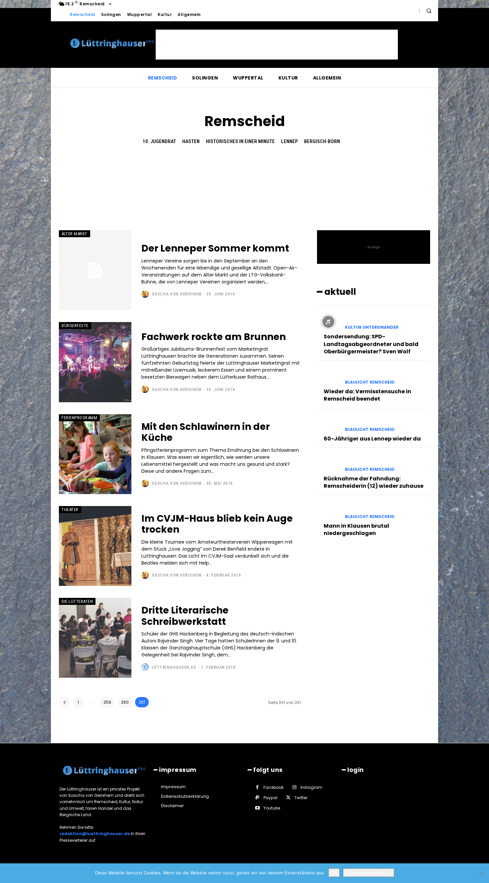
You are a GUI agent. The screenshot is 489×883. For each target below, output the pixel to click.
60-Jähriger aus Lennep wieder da (372, 438)
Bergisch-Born (322, 141)
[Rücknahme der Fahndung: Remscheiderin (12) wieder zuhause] (328, 463)
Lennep (289, 141)
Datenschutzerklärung (369, 872)
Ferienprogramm (79, 417)
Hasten (191, 141)
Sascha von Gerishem (177, 293)
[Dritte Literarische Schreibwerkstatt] (95, 638)
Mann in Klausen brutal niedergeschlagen (356, 529)
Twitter (300, 797)
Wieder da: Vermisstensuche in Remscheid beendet (367, 395)
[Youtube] (257, 808)
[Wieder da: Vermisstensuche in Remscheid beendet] (328, 376)
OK (334, 872)
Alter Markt (74, 233)
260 (125, 702)
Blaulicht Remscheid (370, 382)
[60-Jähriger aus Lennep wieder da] (328, 424)
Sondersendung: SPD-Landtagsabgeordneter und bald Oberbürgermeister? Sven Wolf (371, 344)
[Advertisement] (277, 45)
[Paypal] (257, 798)
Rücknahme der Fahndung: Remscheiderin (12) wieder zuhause (373, 482)
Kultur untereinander (372, 327)
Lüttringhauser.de (174, 667)
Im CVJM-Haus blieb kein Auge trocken (217, 524)
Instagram (311, 787)
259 (107, 702)
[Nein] (480, 873)
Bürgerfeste (75, 325)
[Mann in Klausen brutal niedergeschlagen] (328, 511)
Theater (70, 509)
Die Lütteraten (77, 601)
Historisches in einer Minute (240, 141)
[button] (428, 10)
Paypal (270, 797)
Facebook (273, 787)
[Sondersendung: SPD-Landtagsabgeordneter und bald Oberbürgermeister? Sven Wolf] (328, 322)
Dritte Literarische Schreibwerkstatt (185, 616)
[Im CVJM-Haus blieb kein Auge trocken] (95, 546)
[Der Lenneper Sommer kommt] (95, 270)
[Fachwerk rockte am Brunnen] (95, 362)
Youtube (271, 808)
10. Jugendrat (159, 141)
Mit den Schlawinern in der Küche (205, 432)
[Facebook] (257, 787)
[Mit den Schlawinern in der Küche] (95, 454)
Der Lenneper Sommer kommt (215, 248)
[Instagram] (294, 787)
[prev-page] (64, 702)
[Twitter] (288, 798)
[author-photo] (145, 294)
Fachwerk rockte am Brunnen (213, 336)
